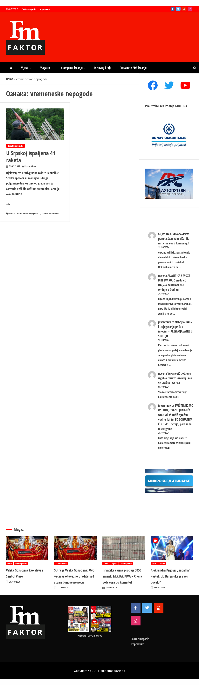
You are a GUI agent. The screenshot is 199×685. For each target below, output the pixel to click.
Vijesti (25, 68)
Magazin (45, 68)
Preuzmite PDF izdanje (133, 68)
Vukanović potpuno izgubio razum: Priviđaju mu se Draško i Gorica (175, 378)
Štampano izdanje (72, 68)
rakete (12, 213)
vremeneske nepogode (27, 213)
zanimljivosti (21, 563)
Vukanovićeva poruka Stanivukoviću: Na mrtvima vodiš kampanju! (173, 238)
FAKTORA (181, 106)
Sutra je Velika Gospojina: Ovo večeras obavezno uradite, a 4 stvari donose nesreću (74, 576)
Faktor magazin (29, 9)
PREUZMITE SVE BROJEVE (90, 635)
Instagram (190, 9)
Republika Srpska (16, 145)
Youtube (184, 9)
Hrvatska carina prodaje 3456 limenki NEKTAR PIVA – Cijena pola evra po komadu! (122, 576)
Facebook (173, 9)
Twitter (178, 9)
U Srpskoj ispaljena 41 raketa (31, 156)
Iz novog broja (102, 68)
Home (9, 79)
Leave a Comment (51, 213)
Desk (9, 563)
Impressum (44, 9)
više (8, 204)
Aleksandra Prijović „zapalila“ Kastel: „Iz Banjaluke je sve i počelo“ (170, 576)
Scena (162, 563)
